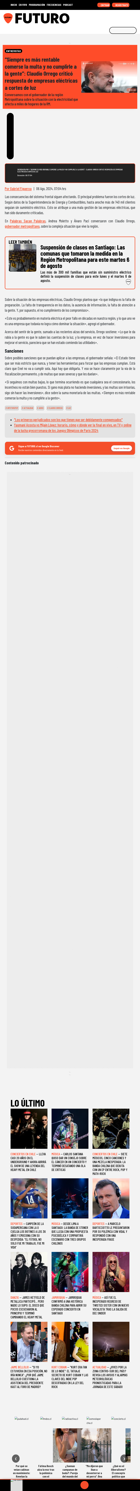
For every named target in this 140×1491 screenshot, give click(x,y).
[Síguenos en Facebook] (115, 17)
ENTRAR (104, 5)
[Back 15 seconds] (76, 1485)
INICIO (14, 4)
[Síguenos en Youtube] (125, 17)
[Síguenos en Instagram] (104, 17)
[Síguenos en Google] (99, 17)
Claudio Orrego (55, 408)
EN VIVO (23, 4)
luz (69, 408)
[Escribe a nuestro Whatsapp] (136, 17)
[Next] (101, 1485)
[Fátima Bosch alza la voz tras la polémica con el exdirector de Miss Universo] (46, 1445)
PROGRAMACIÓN (37, 4)
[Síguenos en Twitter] (120, 17)
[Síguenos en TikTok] (109, 17)
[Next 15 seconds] (93, 1485)
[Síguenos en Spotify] (131, 17)
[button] (70, 1479)
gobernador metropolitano (22, 226)
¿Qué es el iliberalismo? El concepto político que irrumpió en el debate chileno (118, 1474)
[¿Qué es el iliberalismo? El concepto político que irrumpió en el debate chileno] (118, 1445)
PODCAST (68, 4)
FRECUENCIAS (54, 4)
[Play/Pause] (84, 1485)
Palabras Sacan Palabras (28, 221)
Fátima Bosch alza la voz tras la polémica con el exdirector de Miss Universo (45, 1474)
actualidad (28, 408)
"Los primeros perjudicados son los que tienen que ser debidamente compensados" (68, 419)
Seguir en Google (122, 448)
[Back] (68, 1485)
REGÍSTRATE (122, 5)
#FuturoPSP (12, 408)
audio (41, 408)
